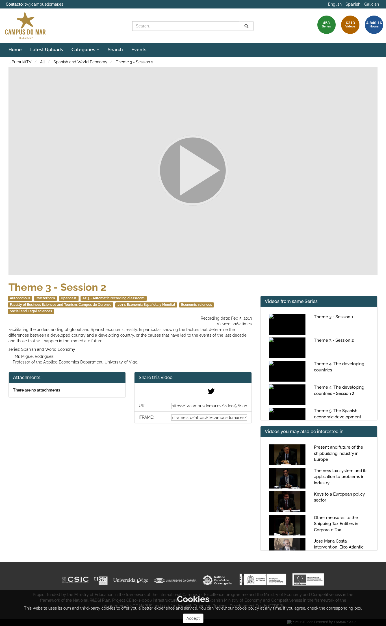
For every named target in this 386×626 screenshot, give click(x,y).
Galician (371, 4)
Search (115, 49)
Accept (193, 618)
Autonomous (20, 298)
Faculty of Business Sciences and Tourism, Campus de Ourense (60, 305)
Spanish (353, 4)
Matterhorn (45, 298)
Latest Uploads (46, 49)
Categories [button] (83, 49)
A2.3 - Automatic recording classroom (113, 298)
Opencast (69, 298)
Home (15, 49)
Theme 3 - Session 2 (134, 62)
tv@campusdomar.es (44, 4)
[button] (193, 377)
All (42, 62)
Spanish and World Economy (80, 62)
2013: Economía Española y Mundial (146, 305)
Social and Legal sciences (31, 311)
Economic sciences (196, 305)
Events (138, 49)
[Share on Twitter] (211, 392)
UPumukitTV (20, 62)
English (335, 4)
